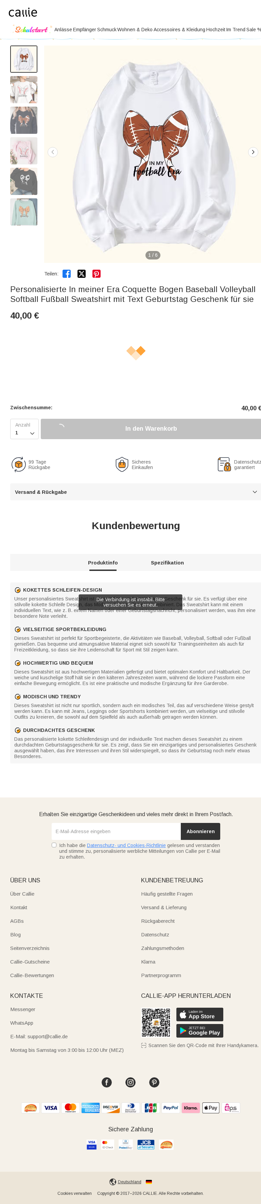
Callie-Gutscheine (30, 962)
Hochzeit (215, 29)
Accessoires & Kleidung (179, 29)
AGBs (17, 921)
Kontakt (18, 907)
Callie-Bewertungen (32, 975)
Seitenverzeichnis (30, 948)
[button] (253, 152)
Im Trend (235, 29)
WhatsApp (21, 1023)
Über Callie (22, 894)
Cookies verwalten (74, 1193)
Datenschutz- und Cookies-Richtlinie (126, 845)
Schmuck (107, 29)
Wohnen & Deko (135, 29)
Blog (15, 934)
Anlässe (63, 29)
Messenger (22, 1009)
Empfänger (84, 29)
